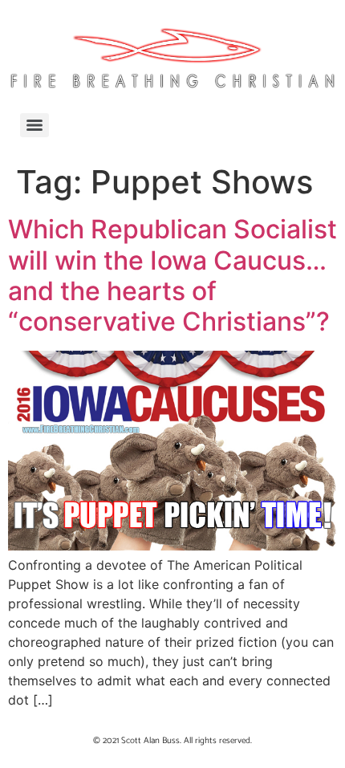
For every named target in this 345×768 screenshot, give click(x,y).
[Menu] (34, 125)
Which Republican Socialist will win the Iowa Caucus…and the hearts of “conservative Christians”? (172, 275)
